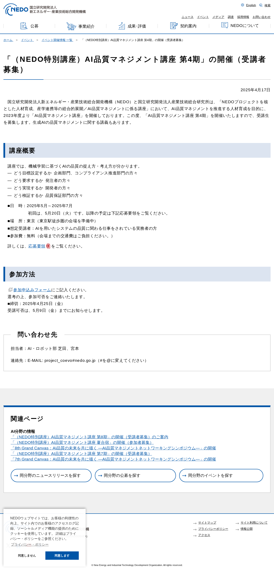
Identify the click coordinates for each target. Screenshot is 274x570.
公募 (34, 26)
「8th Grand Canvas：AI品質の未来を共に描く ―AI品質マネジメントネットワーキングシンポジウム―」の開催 (113, 448)
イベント (203, 17)
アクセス (204, 535)
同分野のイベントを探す (210, 475)
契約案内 (188, 26)
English (251, 5)
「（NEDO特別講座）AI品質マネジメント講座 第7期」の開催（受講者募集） (81, 453)
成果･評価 (137, 26)
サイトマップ (207, 522)
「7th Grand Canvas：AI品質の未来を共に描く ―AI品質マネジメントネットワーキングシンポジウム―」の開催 (113, 459)
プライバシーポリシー (213, 528)
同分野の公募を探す (122, 475)
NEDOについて (245, 25)
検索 (268, 5)
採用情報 (243, 17)
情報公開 (247, 528)
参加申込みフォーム (32, 290)
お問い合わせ (262, 17)
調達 (231, 17)
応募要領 (36, 246)
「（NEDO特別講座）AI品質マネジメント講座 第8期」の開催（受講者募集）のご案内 (89, 437)
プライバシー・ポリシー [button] (30, 544)
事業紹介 (86, 26)
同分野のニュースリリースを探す (50, 475)
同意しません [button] (27, 555)
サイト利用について (254, 522)
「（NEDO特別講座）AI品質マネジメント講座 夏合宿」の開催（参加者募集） (82, 442)
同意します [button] (62, 555)
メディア (218, 17)
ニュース (188, 17)
